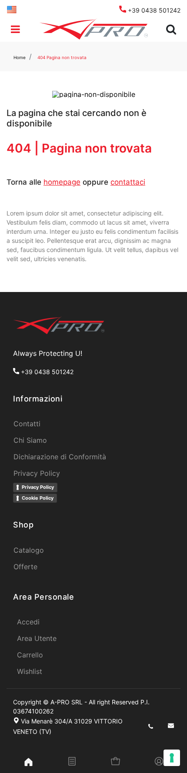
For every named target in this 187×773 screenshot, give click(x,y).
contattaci (127, 182)
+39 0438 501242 (153, 10)
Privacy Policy (38, 487)
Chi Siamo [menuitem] (30, 440)
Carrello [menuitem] (30, 654)
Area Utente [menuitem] (37, 638)
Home (19, 57)
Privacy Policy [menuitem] (36, 473)
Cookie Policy (37, 498)
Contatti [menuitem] (26, 423)
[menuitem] (11, 9)
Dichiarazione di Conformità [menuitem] (59, 456)
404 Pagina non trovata (62, 57)
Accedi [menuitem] (28, 621)
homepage (61, 182)
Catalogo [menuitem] (28, 550)
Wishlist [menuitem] (29, 671)
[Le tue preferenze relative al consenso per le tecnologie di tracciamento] (172, 758)
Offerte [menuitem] (25, 566)
